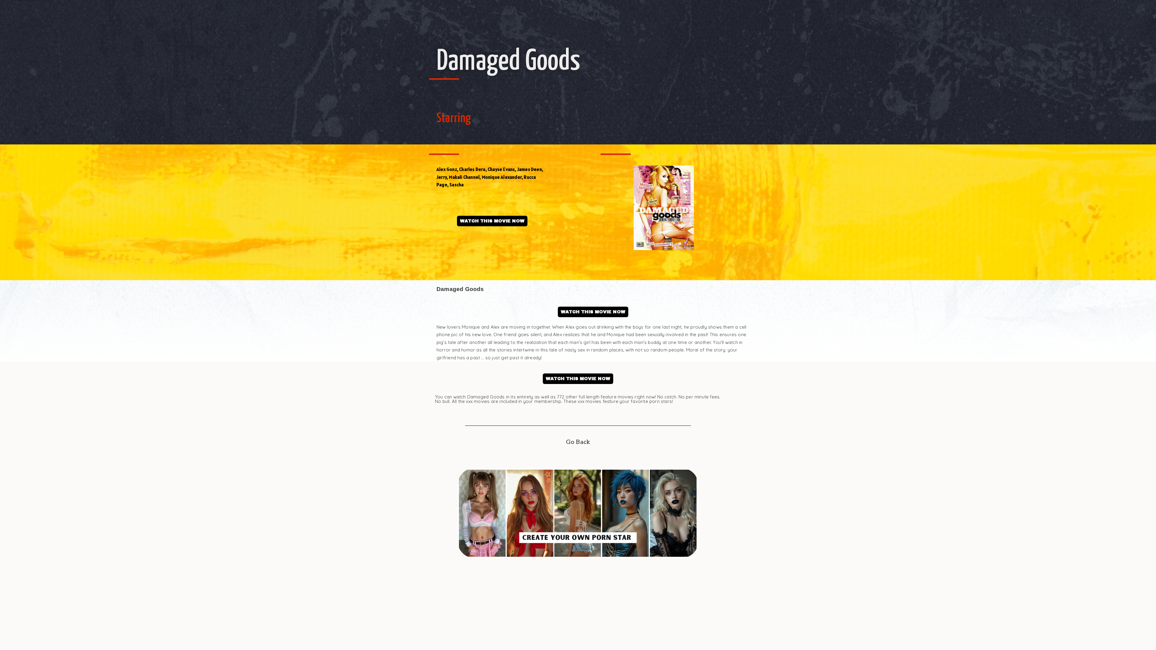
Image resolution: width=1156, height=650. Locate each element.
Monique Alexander (502, 177)
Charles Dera (472, 169)
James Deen (529, 169)
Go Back (578, 442)
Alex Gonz (447, 169)
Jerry (442, 177)
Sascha (456, 184)
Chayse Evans (501, 169)
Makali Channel (464, 177)
